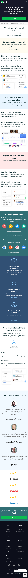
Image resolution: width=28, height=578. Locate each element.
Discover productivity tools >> (14, 231)
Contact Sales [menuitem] (8, 549)
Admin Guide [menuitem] (8, 548)
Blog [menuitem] (8, 536)
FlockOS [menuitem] (20, 525)
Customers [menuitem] (8, 531)
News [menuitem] (8, 560)
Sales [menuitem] (20, 544)
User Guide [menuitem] (8, 546)
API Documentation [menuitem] (20, 531)
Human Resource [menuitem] (19, 549)
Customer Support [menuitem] (20, 551)
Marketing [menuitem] (20, 546)
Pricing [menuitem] (8, 533)
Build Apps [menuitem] (20, 529)
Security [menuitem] (8, 534)
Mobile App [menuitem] (20, 558)
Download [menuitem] (20, 555)
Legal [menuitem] (8, 551)
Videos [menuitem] (8, 543)
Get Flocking (14, 18)
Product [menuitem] (8, 525)
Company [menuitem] (8, 555)
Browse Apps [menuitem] (20, 528)
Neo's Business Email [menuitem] (8, 561)
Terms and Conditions (14, 569)
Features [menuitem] (8, 528)
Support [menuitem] (8, 540)
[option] (14, 23)
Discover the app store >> (14, 252)
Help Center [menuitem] (8, 544)
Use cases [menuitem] (20, 540)
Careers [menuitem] (8, 558)
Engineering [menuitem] (19, 543)
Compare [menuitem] (8, 529)
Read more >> (14, 276)
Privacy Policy (14, 571)
